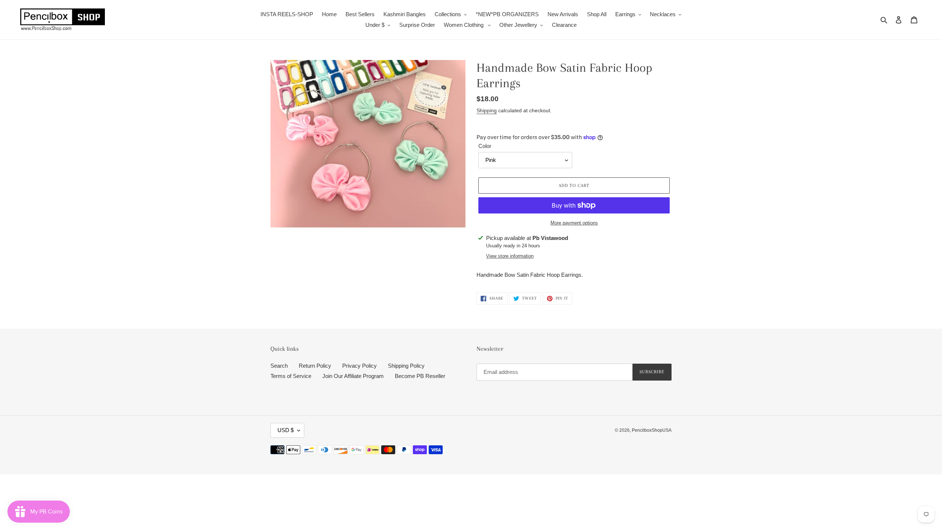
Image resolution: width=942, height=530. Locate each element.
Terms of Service (290, 376)
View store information (510, 256)
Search (279, 366)
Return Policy (315, 366)
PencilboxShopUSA (652, 430)
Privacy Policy (359, 366)
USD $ (285, 430)
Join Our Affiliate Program (353, 376)
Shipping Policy (406, 366)
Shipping (487, 110)
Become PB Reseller (420, 376)
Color (484, 146)
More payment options (574, 223)
